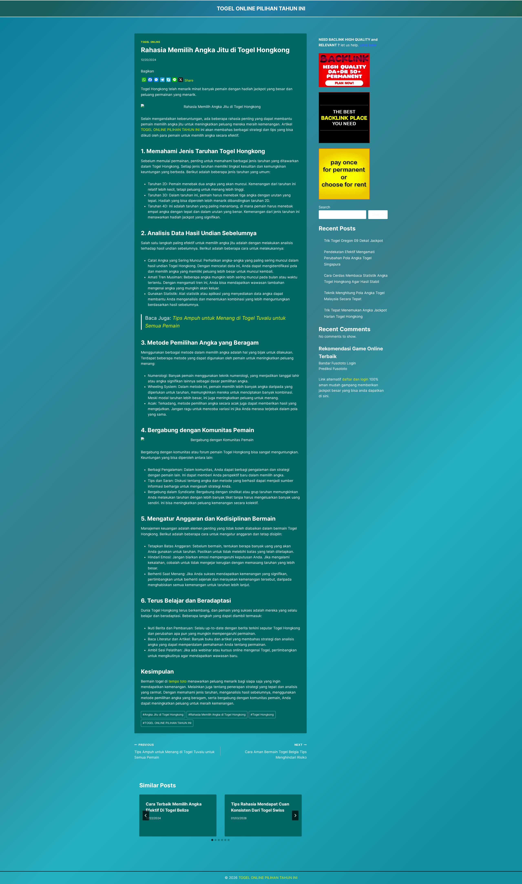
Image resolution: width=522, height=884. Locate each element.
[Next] (295, 815)
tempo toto (178, 681)
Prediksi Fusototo (333, 369)
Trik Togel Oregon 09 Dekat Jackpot (353, 241)
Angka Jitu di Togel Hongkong (163, 714)
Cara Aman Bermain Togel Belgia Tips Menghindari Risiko (275, 751)
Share (189, 80)
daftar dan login (355, 379)
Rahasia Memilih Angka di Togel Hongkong (217, 714)
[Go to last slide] (146, 815)
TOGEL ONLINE (150, 41)
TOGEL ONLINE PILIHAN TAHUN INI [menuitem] (170, 130)
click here (368, 45)
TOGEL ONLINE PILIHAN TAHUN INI (167, 723)
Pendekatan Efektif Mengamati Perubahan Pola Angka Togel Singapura (349, 258)
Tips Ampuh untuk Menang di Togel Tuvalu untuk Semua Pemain (174, 751)
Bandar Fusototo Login (337, 363)
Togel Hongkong (262, 714)
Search (324, 207)
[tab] (212, 840)
